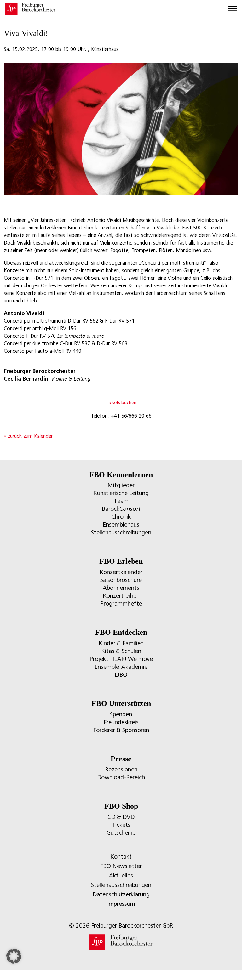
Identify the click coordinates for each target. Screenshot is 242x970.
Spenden (121, 714)
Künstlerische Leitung (121, 493)
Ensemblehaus (121, 524)
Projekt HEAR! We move (121, 659)
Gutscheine (121, 832)
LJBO (121, 674)
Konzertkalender (121, 572)
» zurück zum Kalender (28, 436)
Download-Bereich (121, 777)
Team (121, 501)
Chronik (121, 516)
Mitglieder (121, 485)
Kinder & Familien (121, 643)
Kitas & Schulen (121, 651)
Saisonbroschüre (121, 580)
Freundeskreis (121, 722)
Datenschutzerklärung (121, 894)
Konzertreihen (121, 595)
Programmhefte (121, 603)
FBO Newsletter (121, 866)
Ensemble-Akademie (121, 666)
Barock (121, 508)
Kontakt (121, 856)
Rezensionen (121, 769)
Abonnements (121, 587)
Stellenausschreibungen (121, 532)
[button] (14, 956)
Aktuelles (121, 875)
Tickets (121, 824)
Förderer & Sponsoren (121, 730)
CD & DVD (121, 817)
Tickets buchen (121, 402)
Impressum (121, 903)
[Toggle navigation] (232, 9)
